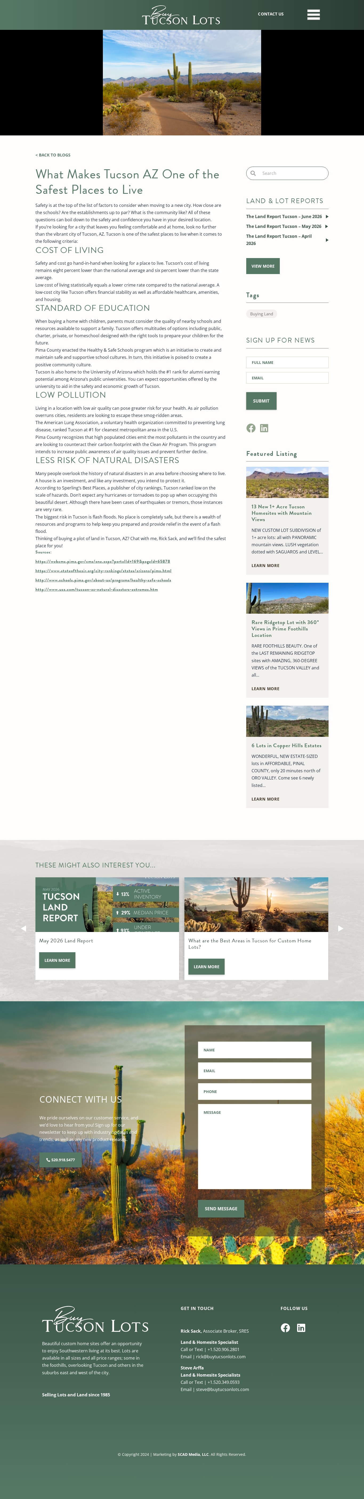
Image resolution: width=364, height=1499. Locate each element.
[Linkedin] (264, 428)
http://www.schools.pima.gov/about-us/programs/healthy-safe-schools (103, 580)
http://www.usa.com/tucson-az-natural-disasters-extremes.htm (96, 589)
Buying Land (261, 313)
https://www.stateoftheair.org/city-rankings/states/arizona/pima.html (103, 571)
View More (263, 266)
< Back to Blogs (52, 155)
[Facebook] (251, 428)
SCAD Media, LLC (193, 1454)
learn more (266, 565)
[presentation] (23, 928)
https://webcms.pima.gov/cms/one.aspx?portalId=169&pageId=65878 (102, 561)
